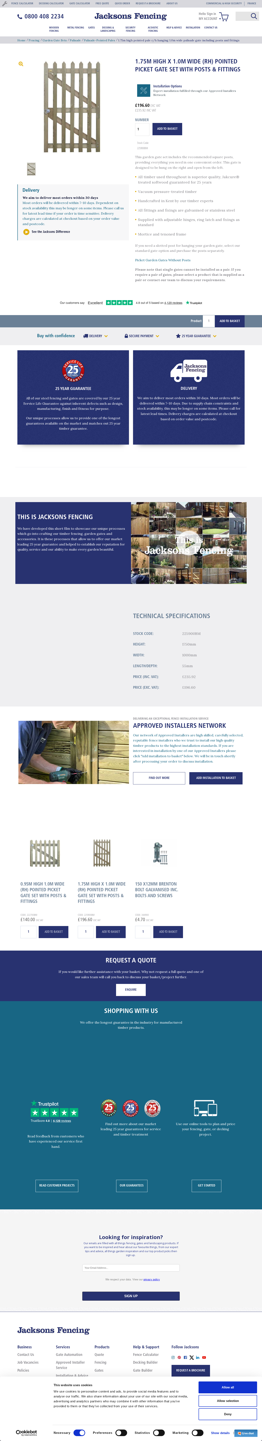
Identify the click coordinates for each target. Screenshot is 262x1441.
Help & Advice (174, 28)
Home (21, 40)
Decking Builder (145, 1363)
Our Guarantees (132, 1186)
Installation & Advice (72, 1376)
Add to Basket (230, 321)
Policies (23, 1371)
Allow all (228, 1387)
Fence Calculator (146, 1355)
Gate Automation (69, 1355)
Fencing (34, 40)
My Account (208, 19)
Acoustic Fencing (153, 29)
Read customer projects (57, 1186)
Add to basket (54, 932)
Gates (91, 28)
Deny (228, 1414)
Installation (193, 28)
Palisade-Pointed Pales (99, 40)
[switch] (121, 1433)
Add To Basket (167, 129)
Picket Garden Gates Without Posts (163, 260)
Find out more (159, 778)
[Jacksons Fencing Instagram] (175, 1357)
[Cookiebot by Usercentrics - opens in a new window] (26, 1433)
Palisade (75, 40)
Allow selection (228, 1401)
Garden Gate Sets (55, 40)
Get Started (206, 1186)
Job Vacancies (27, 1363)
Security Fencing (130, 29)
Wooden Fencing (54, 29)
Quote (99, 1355)
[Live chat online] (246, 1433)
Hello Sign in (207, 14)
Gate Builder (142, 1371)
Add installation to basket (216, 778)
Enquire (131, 989)
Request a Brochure (190, 1370)
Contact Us (210, 28)
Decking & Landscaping (108, 29)
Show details (220, 1433)
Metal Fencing (75, 28)
